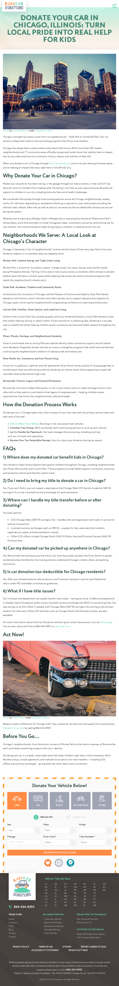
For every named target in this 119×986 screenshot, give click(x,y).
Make (46, 824)
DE (56, 884)
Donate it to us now (13, 728)
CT (46, 902)
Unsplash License (43, 130)
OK (85, 896)
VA (94, 902)
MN (65, 905)
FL (55, 887)
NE (75, 893)
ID (56, 896)
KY (65, 887)
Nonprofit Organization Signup (91, 934)
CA (46, 896)
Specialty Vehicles (52, 930)
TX (94, 893)
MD (65, 896)
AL (46, 884)
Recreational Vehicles (54, 926)
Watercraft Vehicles (53, 923)
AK (46, 887)
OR (85, 899)
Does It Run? (49, 836)
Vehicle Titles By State (57, 879)
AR (46, 893)
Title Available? (87, 836)
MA (65, 899)
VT (94, 899)
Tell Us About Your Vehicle (24, 424)
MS (75, 884)
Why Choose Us (84, 923)
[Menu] (114, 6)
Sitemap (66, 946)
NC (85, 887)
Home (11, 919)
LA (65, 890)
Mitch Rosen (18, 717)
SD (94, 887)
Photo (6, 130)
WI (104, 887)
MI (65, 902)
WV (104, 884)
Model (82, 824)
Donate (12, 933)
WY (104, 890)
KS (65, 884)
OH (85, 893)
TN (94, 890)
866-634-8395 (74, 969)
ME (65, 893)
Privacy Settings (78, 950)
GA (56, 890)
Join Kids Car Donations (90, 929)
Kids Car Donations (59, 163)
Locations (13, 923)
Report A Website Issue (93, 946)
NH (75, 899)
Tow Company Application (89, 938)
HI (55, 893)
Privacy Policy (21, 946)
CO (46, 899)
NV (75, 896)
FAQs (11, 926)
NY (85, 884)
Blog (11, 930)
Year (9, 824)
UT (94, 896)
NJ (75, 902)
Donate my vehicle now (60, 852)
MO (75, 887)
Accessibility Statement (45, 950)
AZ (46, 890)
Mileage (11, 836)
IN (56, 902)
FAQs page (106, 622)
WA (94, 905)
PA (85, 902)
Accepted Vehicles (53, 914)
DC (46, 905)
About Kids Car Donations (91, 914)
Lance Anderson (20, 130)
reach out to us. (63, 626)
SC (94, 884)
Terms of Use (46, 946)
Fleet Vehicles (50, 933)
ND (85, 890)
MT (75, 890)
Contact (12, 937)
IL (55, 899)
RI (84, 905)
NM (75, 905)
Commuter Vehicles (53, 919)
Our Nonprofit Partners (87, 919)
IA (56, 905)
